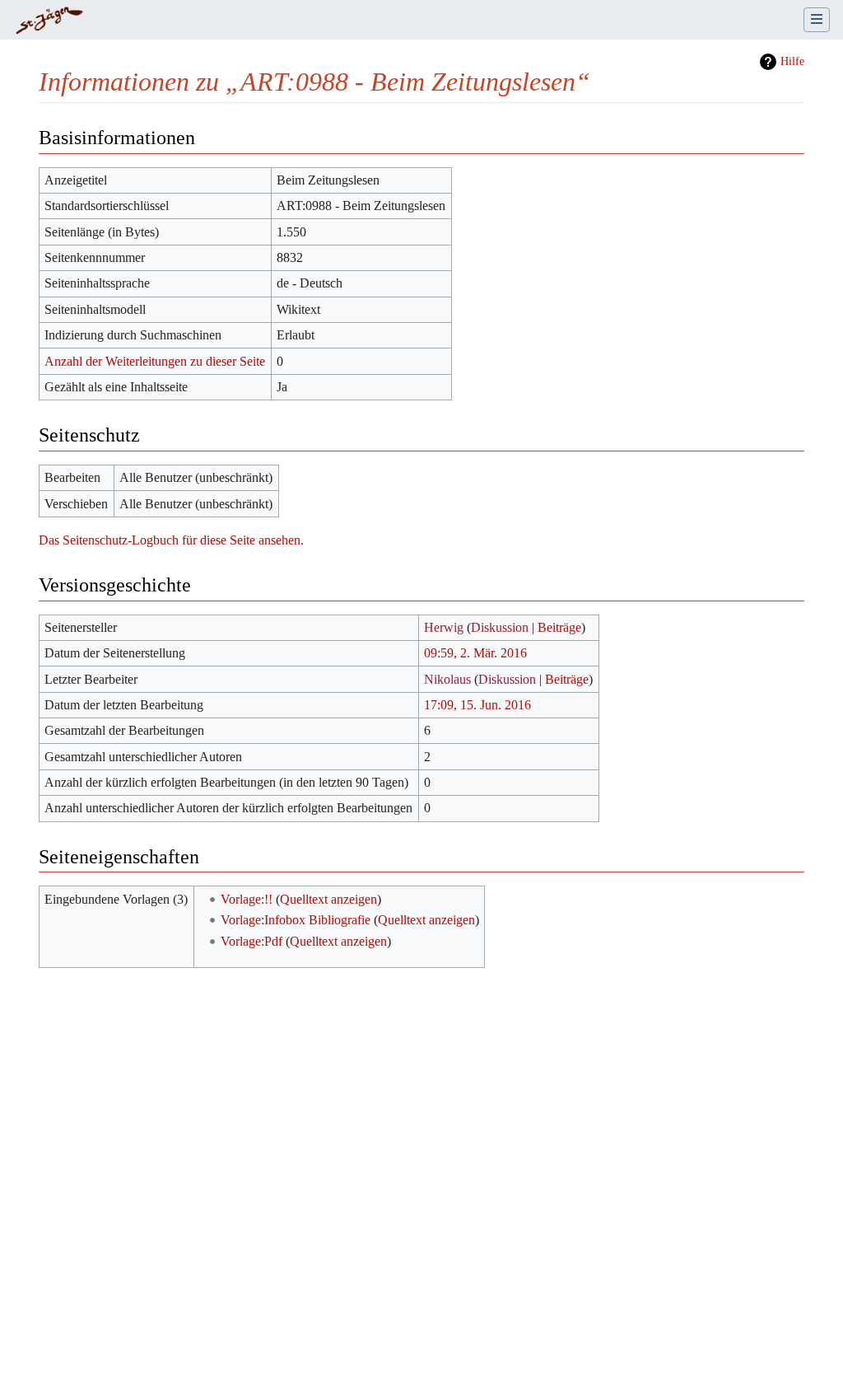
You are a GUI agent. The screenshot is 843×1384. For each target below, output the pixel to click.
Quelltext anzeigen (328, 899)
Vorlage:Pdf (251, 941)
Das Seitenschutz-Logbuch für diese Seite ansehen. (171, 540)
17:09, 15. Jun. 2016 (477, 705)
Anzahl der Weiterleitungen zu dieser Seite (154, 361)
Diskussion (500, 627)
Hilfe (792, 61)
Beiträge (559, 627)
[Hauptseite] (49, 21)
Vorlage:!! (246, 899)
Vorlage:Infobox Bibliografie (295, 920)
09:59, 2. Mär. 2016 (475, 653)
